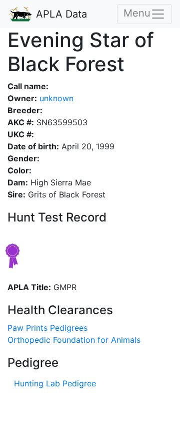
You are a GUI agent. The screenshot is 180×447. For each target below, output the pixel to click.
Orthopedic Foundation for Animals (74, 340)
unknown (55, 98)
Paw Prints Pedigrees (48, 328)
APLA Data (60, 14)
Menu (137, 13)
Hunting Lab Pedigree (55, 383)
